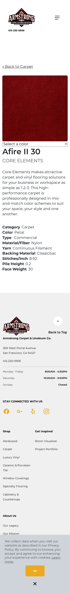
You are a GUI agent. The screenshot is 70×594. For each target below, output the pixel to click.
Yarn (6, 248)
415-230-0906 (16, 30)
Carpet (7, 449)
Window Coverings (16, 478)
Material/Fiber (16, 242)
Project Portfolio (46, 449)
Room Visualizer (46, 441)
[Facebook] (6, 411)
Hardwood (10, 441)
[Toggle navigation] (57, 17)
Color (7, 232)
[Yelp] (33, 411)
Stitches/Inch (15, 258)
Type (6, 237)
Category (11, 227)
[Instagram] (46, 411)
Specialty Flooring (15, 486)
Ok (35, 570)
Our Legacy (11, 525)
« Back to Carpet (17, 66)
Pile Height (13, 263)
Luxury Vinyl (11, 457)
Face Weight (14, 269)
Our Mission (11, 533)
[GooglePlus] (19, 411)
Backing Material (18, 253)
